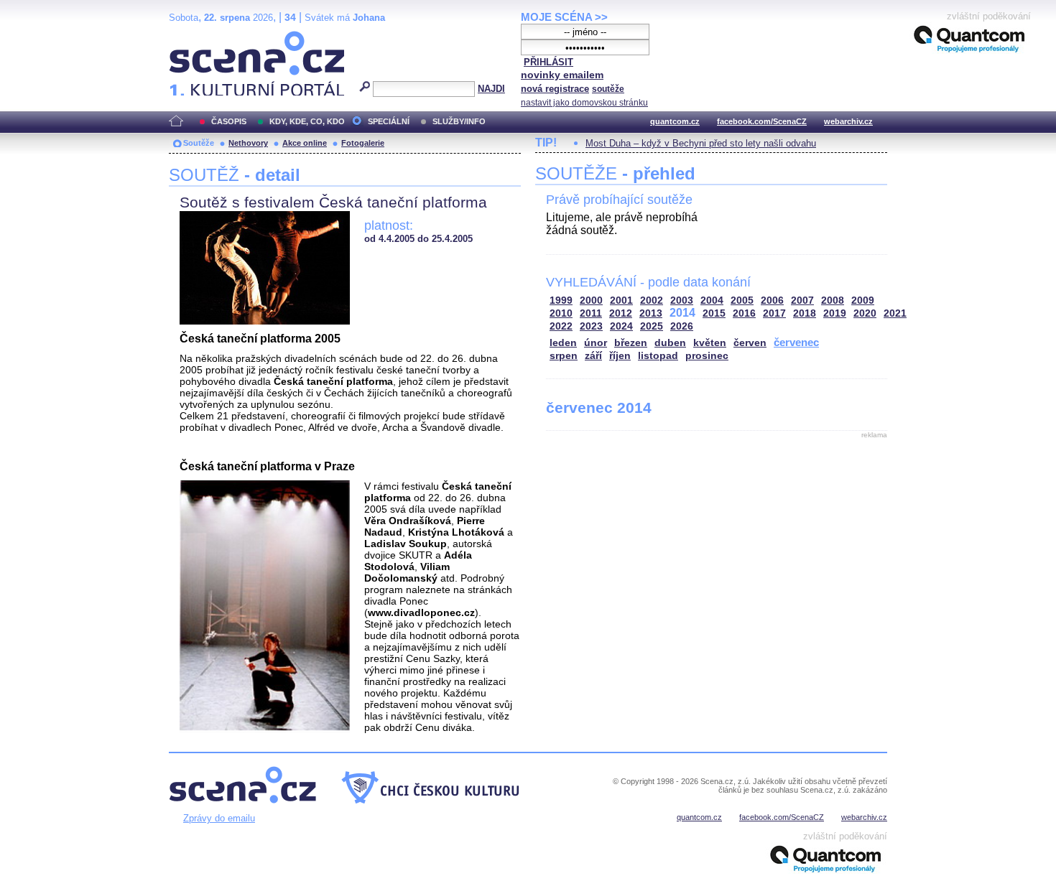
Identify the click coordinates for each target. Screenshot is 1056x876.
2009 (862, 300)
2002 (651, 300)
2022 (561, 326)
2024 (621, 326)
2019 (834, 313)
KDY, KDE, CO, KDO (307, 121)
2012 (620, 313)
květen (709, 342)
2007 (802, 300)
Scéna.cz (193, 37)
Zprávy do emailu (219, 818)
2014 (682, 313)
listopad (658, 355)
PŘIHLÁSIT (548, 62)
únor (595, 342)
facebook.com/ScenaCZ (762, 121)
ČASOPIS (228, 121)
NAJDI (491, 88)
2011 (591, 313)
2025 (651, 326)
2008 (832, 300)
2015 (714, 313)
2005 (742, 300)
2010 (561, 313)
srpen (564, 355)
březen (630, 342)
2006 (772, 300)
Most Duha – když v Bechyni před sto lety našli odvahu (700, 143)
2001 (621, 300)
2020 (864, 313)
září (593, 355)
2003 (681, 300)
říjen (620, 355)
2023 (591, 326)
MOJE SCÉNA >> (564, 17)
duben (670, 342)
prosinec (706, 355)
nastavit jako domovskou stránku (584, 102)
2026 (681, 326)
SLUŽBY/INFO (459, 121)
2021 (895, 313)
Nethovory (248, 143)
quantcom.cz (675, 121)
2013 (650, 313)
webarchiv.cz (848, 121)
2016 (744, 313)
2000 (591, 300)
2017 (774, 313)
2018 (804, 313)
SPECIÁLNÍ (388, 121)
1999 (561, 300)
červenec (796, 342)
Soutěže (198, 143)
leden (563, 342)
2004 (711, 300)
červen (749, 342)
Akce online (304, 143)
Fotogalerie (362, 143)
